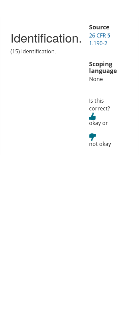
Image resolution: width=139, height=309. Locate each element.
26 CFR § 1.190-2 (99, 39)
